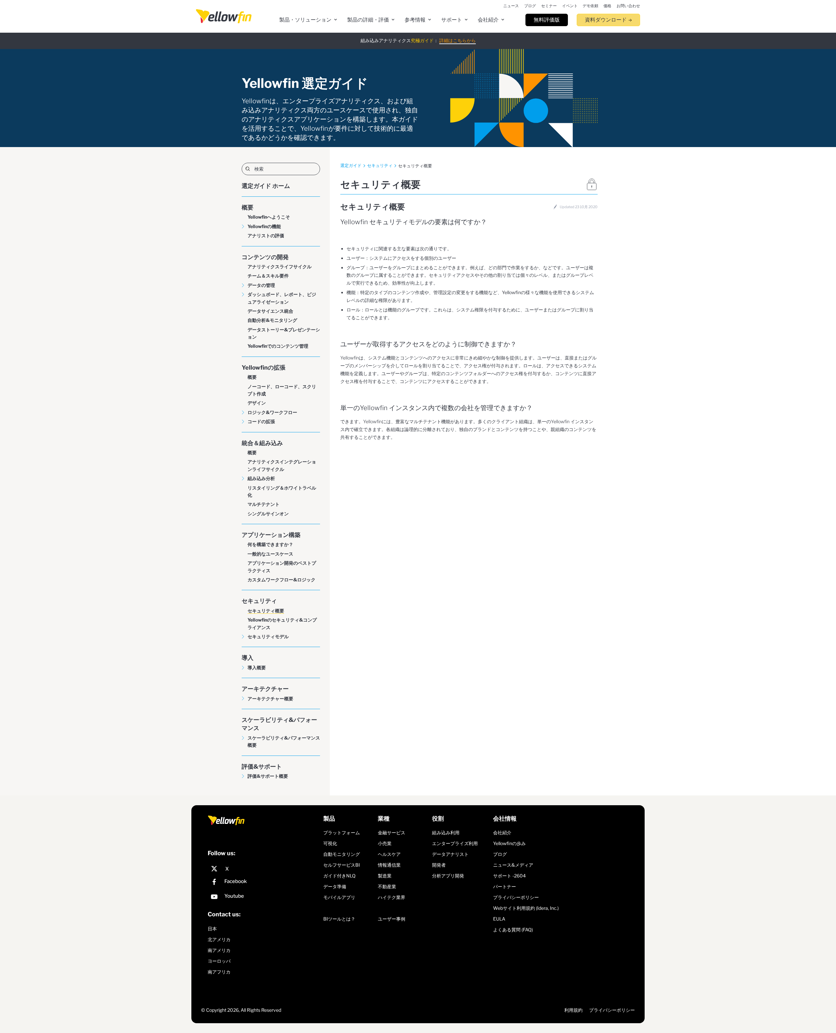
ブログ (500, 854)
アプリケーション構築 (271, 534)
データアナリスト (450, 854)
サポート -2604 (509, 875)
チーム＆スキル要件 (268, 275)
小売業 (385, 843)
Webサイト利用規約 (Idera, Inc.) (526, 908)
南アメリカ (219, 950)
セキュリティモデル (268, 636)
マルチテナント (264, 504)
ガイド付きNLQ (339, 875)
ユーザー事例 (391, 919)
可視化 (330, 843)
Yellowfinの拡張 (263, 367)
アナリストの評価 (266, 235)
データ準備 (334, 886)
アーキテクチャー (265, 688)
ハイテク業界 (391, 897)
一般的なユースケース (270, 554)
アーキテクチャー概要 (270, 698)
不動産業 (387, 886)
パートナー (504, 886)
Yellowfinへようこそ (269, 217)
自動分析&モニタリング (272, 320)
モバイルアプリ (339, 897)
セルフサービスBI (341, 865)
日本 (212, 928)
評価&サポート (262, 766)
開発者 (439, 865)
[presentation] (223, 16)
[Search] (281, 169)
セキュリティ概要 (266, 610)
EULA (499, 919)
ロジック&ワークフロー (272, 412)
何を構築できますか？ (270, 544)
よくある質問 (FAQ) (513, 929)
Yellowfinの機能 (264, 226)
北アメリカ (219, 939)
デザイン (257, 403)
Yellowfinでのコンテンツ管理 (278, 346)
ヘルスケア (389, 854)
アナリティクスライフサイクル (280, 266)
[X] (264, 868)
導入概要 (257, 667)
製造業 (385, 875)
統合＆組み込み (262, 443)
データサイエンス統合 (270, 311)
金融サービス (391, 832)
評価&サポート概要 (268, 776)
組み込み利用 (445, 832)
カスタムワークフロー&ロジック (281, 579)
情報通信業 (389, 865)
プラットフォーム (341, 832)
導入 (247, 657)
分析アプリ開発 (448, 875)
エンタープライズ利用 (455, 843)
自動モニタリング (341, 854)
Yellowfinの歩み (509, 843)
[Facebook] (264, 882)
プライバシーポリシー (516, 897)
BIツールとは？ (339, 919)
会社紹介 (502, 832)
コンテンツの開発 (265, 257)
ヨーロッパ (219, 961)
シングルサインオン (268, 513)
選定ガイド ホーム (266, 185)
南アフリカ (219, 972)
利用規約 (573, 1010)
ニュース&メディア (513, 865)
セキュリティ (259, 600)
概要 (247, 207)
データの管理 (261, 285)
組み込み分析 (261, 478)
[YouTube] (264, 897)
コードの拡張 (261, 421)
